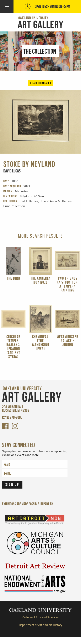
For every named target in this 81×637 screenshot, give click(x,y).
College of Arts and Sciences (40, 617)
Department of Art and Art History (40, 625)
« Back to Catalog (40, 83)
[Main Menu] (7, 6)
